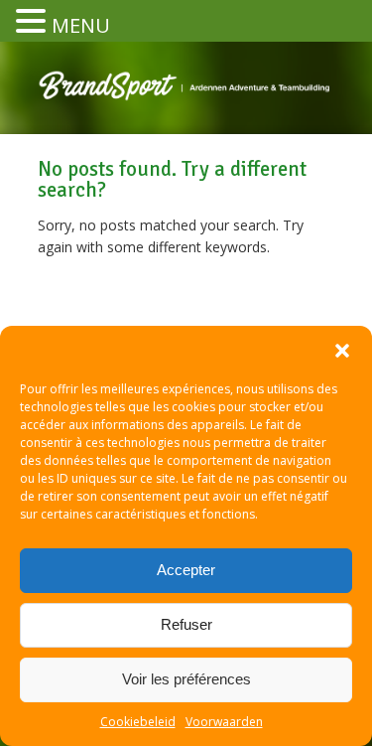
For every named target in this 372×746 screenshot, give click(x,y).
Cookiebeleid (138, 721)
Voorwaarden (224, 721)
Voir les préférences (186, 679)
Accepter (186, 569)
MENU (81, 25)
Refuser (186, 624)
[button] (342, 351)
